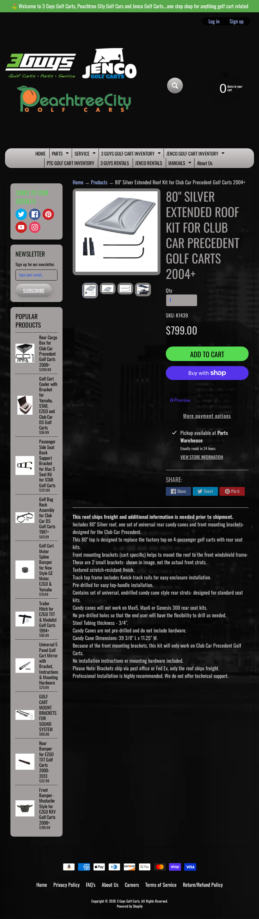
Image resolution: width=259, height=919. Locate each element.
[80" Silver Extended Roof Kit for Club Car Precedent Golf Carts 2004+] (90, 290)
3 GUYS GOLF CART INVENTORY (131, 154)
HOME (40, 153)
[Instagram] (34, 227)
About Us (205, 162)
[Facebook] (34, 214)
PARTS (61, 154)
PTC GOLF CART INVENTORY (70, 162)
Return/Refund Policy (203, 884)
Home (78, 182)
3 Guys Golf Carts (128, 901)
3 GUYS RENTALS (114, 162)
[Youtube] (21, 227)
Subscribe (34, 290)
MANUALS (180, 163)
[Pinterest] (48, 214)
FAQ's (90, 884)
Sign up (237, 21)
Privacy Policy (66, 884)
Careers (132, 884)
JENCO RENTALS (148, 162)
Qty (169, 290)
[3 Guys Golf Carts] (73, 85)
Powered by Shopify (129, 906)
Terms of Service (161, 884)
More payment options (207, 415)
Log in (214, 21)
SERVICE (86, 154)
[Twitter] (21, 214)
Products (99, 182)
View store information (201, 457)
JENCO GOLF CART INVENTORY (196, 154)
